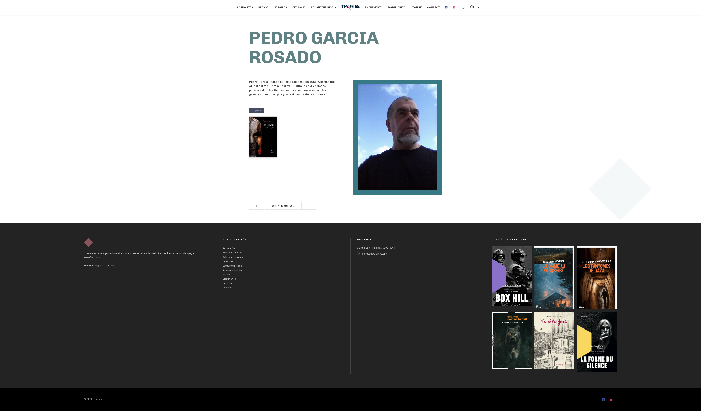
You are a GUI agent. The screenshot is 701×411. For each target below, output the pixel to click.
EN (477, 7)
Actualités (245, 7)
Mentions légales (94, 265)
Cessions (299, 7)
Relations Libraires (233, 257)
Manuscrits (396, 7)
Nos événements (232, 270)
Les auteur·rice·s (323, 7)
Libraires (280, 7)
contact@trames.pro (374, 253)
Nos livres (228, 274)
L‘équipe (416, 7)
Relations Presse (232, 252)
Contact (433, 7)
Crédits (112, 265)
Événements (374, 7)
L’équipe (227, 283)
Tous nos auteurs (282, 205)
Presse (263, 7)
